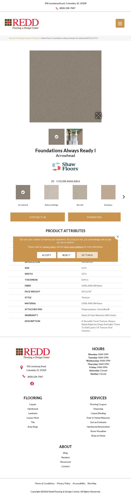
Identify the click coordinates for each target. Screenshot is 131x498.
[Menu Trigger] (120, 23)
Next (103, 135)
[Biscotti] (80, 192)
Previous (27, 135)
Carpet (27, 38)
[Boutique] (108, 192)
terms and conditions (73, 247)
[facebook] (32, 384)
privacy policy (49, 247)
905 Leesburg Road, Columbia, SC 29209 (65, 3)
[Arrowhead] (23, 192)
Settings (87, 255)
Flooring (19, 38)
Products (36, 38)
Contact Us (37, 217)
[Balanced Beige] (51, 192)
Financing (94, 217)
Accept (46, 255)
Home (11, 38)
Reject (66, 255)
